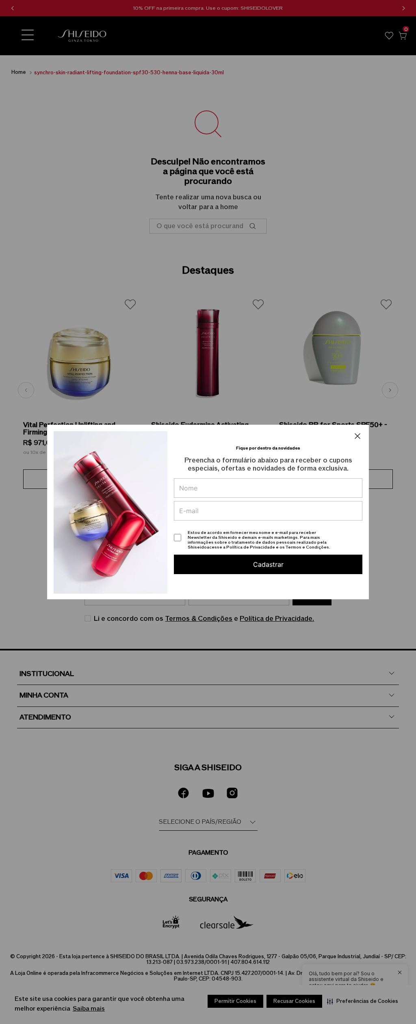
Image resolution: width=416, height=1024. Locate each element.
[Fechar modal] (357, 436)
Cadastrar (268, 564)
